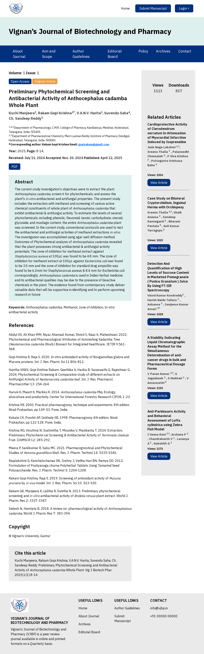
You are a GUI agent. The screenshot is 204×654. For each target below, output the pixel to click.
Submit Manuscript (153, 8)
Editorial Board (115, 54)
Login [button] (183, 8)
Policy (143, 51)
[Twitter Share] (166, 102)
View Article (158, 183)
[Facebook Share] (161, 102)
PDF (15, 167)
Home (125, 8)
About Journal (19, 54)
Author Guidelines (81, 54)
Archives (163, 51)
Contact (184, 51)
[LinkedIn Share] (176, 102)
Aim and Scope (49, 54)
